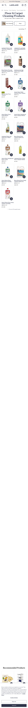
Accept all (14, 705)
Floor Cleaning (12, 10)
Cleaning (6, 10)
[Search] (5, 5)
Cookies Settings (14, 697)
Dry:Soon (18, 1)
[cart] (25, 5)
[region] (14, 695)
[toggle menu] (3, 5)
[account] (23, 5)
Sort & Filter (21, 29)
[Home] (2, 10)
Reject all (14, 701)
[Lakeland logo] (14, 5)
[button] (4, 1)
